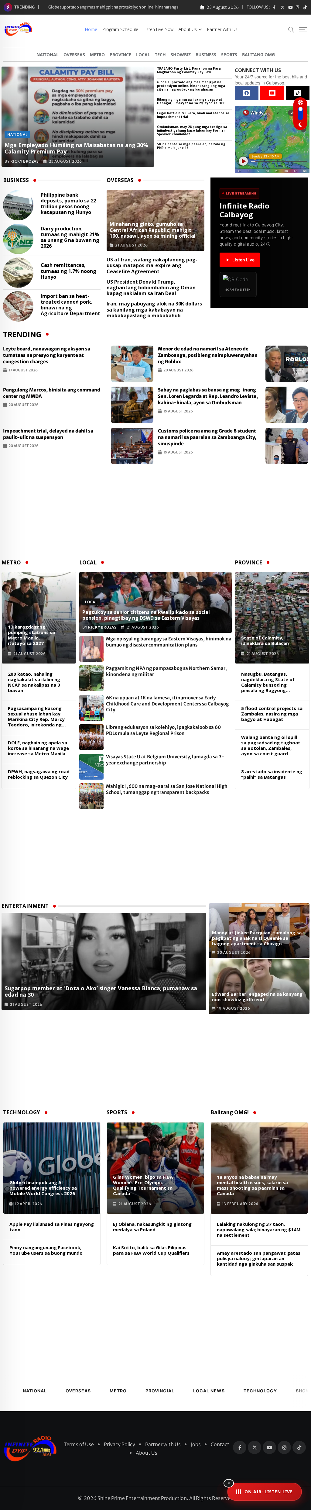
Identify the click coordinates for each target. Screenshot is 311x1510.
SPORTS (229, 54)
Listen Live (243, 259)
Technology (260, 1390)
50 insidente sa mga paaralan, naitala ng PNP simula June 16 (191, 146)
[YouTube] (272, 93)
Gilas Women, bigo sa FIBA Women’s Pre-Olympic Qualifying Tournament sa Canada (143, 1185)
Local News (209, 1390)
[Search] (291, 29)
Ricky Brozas (24, 161)
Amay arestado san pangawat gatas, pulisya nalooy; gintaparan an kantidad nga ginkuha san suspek (259, 1258)
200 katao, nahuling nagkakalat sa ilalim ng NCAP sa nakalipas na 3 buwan (34, 682)
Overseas (78, 1390)
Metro (118, 1390)
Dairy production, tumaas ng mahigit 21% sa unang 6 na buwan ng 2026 (70, 237)
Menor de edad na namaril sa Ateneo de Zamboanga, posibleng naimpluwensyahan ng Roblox (208, 355)
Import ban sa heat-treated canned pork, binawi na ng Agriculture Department (70, 305)
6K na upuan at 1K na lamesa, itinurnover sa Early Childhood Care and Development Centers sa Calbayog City (167, 703)
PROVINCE (120, 54)
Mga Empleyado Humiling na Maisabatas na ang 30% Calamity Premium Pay (76, 148)
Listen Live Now (158, 29)
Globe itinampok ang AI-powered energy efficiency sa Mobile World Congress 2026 (43, 1188)
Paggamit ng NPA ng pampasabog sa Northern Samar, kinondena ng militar (166, 671)
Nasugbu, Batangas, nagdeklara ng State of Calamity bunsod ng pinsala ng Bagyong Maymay (268, 682)
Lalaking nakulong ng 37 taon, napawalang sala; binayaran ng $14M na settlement (259, 1229)
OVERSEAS (74, 54)
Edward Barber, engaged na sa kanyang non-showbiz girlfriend (257, 996)
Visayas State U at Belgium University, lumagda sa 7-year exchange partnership (165, 760)
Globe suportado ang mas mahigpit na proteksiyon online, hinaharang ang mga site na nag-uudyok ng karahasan (191, 85)
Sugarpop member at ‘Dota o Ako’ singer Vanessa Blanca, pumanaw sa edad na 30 (121, 7)
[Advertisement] (155, 512)
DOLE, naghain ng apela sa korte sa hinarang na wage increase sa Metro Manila (38, 748)
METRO (97, 54)
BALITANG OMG (258, 54)
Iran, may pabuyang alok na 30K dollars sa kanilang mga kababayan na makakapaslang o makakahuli (154, 309)
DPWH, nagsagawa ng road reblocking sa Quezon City (39, 774)
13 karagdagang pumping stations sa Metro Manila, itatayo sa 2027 (31, 635)
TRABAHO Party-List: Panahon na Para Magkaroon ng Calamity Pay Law (189, 70)
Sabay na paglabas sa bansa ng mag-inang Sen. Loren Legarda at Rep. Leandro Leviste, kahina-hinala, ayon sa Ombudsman (208, 396)
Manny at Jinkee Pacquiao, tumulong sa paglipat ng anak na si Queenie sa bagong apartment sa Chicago (257, 937)
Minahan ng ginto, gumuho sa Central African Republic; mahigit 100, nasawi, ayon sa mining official (153, 230)
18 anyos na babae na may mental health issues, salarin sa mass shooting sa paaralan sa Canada (252, 1185)
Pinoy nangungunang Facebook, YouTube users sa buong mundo (46, 1250)
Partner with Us (222, 29)
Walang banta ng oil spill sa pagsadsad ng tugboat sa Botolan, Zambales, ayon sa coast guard (270, 745)
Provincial (159, 1390)
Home (91, 29)
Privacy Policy (119, 1444)
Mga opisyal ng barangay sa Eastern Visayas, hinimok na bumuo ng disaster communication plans (168, 642)
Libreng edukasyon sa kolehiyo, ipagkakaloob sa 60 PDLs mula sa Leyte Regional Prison (163, 730)
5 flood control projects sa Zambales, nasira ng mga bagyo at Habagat (271, 713)
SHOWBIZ (181, 54)
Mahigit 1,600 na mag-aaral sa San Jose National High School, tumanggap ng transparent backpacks (166, 789)
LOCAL (143, 54)
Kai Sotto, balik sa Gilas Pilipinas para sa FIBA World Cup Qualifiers (151, 1250)
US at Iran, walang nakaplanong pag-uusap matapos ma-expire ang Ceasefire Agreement (152, 265)
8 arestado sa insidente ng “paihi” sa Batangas (271, 774)
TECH (160, 54)
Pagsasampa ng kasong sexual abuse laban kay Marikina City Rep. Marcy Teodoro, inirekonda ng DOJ (36, 716)
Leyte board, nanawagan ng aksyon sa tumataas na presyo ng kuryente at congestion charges (46, 355)
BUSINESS (206, 54)
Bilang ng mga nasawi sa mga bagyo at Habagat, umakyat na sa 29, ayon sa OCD (191, 101)
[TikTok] (297, 93)
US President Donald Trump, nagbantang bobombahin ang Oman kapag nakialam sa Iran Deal (151, 287)
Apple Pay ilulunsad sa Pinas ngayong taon (51, 1226)
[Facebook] (246, 93)
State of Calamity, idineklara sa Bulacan (265, 640)
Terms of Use (79, 1444)
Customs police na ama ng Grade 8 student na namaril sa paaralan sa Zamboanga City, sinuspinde (207, 437)
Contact (220, 1444)
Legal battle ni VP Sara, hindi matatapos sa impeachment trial (193, 115)
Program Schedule (120, 29)
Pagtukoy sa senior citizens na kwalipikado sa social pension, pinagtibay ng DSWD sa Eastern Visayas (146, 615)
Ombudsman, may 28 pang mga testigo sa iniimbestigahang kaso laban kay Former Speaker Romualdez (192, 130)
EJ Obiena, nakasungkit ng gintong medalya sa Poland (152, 1226)
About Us (188, 29)
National (35, 1390)
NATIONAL (47, 54)
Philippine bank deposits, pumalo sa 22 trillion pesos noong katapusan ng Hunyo (68, 203)
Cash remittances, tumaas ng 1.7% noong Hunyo (68, 271)
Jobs (196, 1444)
